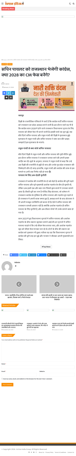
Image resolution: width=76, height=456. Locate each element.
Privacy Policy (49, 452)
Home (5, 60)
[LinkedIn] (13, 93)
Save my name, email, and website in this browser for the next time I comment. (27, 379)
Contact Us (70, 452)
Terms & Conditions (60, 452)
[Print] (11, 97)
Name (3, 364)
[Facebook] (4, 93)
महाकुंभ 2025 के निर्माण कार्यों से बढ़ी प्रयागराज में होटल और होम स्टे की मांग (63, 326)
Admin (7, 84)
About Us (41, 452)
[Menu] (2, 4)
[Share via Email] (7, 97)
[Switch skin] (70, 4)
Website (42, 371)
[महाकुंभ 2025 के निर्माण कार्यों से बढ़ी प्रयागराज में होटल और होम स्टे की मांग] (63, 315)
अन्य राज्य (10, 60)
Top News (46, 246)
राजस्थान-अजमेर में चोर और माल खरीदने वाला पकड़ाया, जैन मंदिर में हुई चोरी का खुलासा (37, 326)
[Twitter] (9, 93)
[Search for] (74, 4)
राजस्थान (10, 64)
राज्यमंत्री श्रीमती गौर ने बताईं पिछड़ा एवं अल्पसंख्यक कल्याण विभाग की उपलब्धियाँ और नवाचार (12, 326)
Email (3, 371)
